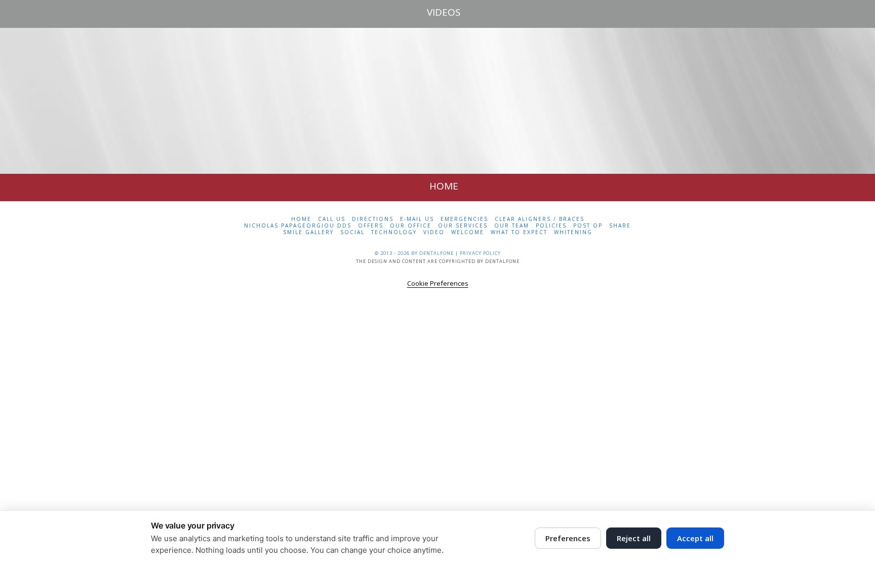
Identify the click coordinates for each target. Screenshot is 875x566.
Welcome (467, 232)
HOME (443, 186)
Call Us (331, 219)
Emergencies (464, 219)
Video (434, 232)
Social (352, 232)
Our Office (410, 225)
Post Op (588, 225)
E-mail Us (417, 219)
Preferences (567, 538)
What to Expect (519, 232)
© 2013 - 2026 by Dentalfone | (417, 253)
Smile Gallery (308, 232)
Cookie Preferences (437, 283)
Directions (372, 219)
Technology (394, 232)
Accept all (695, 538)
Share (620, 225)
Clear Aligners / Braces (539, 219)
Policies (551, 225)
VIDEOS (444, 12)
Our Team (511, 225)
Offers (370, 225)
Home (301, 219)
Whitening (573, 232)
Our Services (463, 225)
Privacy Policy (480, 253)
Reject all (634, 538)
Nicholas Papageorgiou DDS (297, 225)
